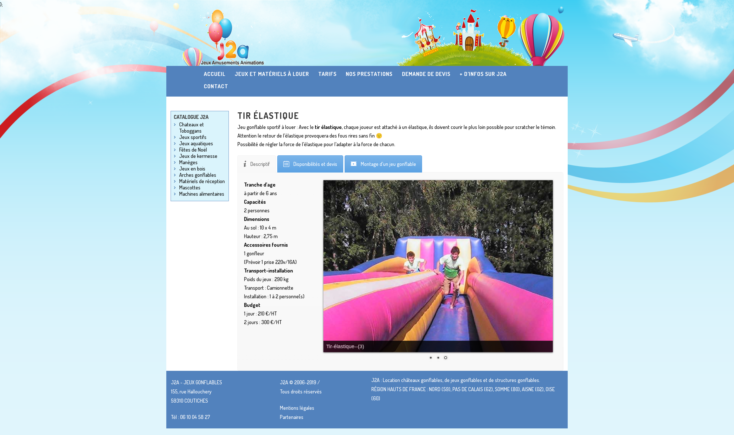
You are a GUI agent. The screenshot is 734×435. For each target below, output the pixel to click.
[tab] (256, 164)
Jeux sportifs (192, 137)
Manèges (188, 162)
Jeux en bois (192, 168)
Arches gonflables (197, 175)
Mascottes (189, 187)
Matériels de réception (202, 181)
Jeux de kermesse (198, 156)
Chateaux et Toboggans (191, 127)
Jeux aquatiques (196, 143)
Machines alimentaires (201, 194)
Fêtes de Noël (193, 149)
